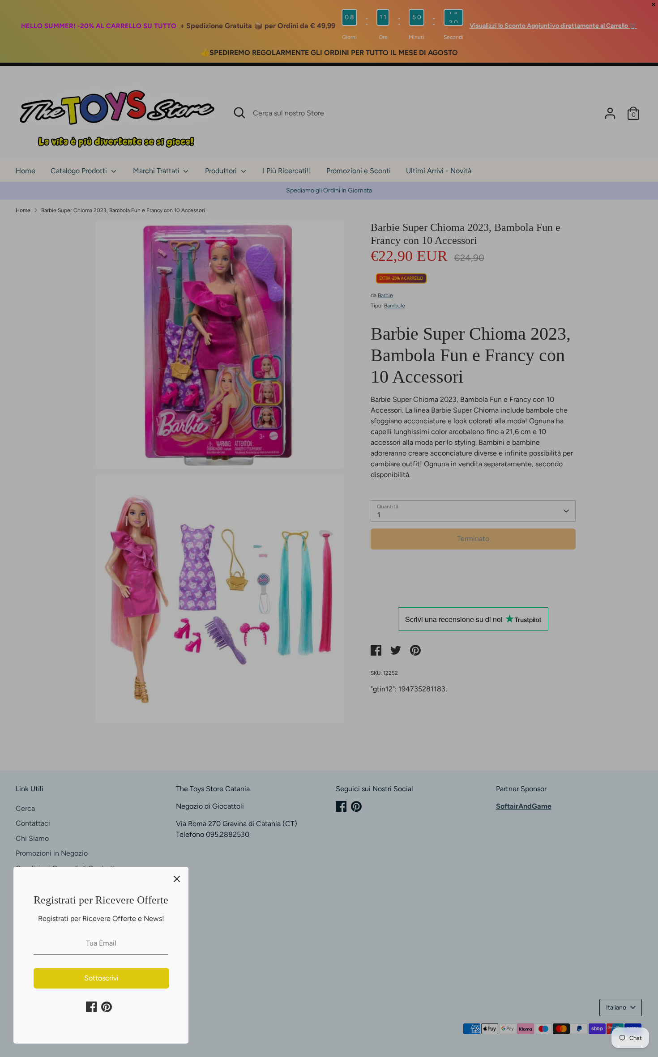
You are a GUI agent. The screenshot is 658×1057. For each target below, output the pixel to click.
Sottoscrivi (101, 978)
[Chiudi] (177, 878)
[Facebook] (91, 1007)
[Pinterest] (106, 1007)
